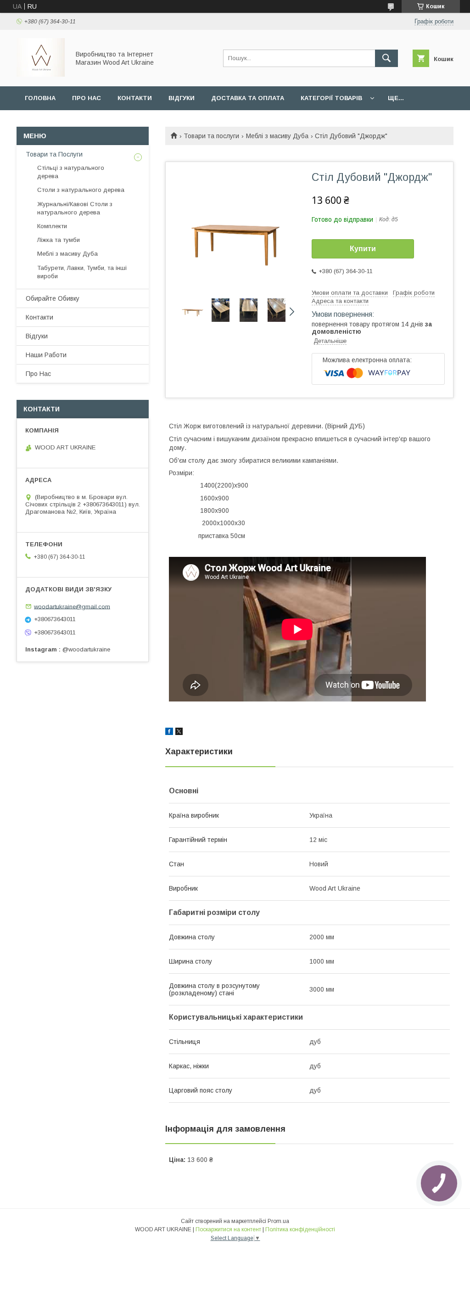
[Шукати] (386, 58)
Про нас (86, 98)
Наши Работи (46, 355)
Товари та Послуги (54, 154)
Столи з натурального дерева (80, 189)
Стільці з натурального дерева (70, 172)
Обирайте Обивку (52, 298)
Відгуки (181, 98)
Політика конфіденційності (300, 1229)
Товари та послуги (211, 136)
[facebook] (169, 732)
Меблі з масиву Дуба (277, 136)
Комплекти (52, 226)
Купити (363, 248)
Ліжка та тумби (58, 239)
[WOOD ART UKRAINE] (41, 74)
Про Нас (38, 373)
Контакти (135, 98)
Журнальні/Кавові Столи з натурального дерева (74, 208)
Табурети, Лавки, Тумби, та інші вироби (82, 272)
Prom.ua (278, 1221)
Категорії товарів (331, 98)
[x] (179, 732)
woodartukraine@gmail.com (72, 606)
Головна (40, 98)
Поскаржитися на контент (228, 1229)
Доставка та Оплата (247, 98)
